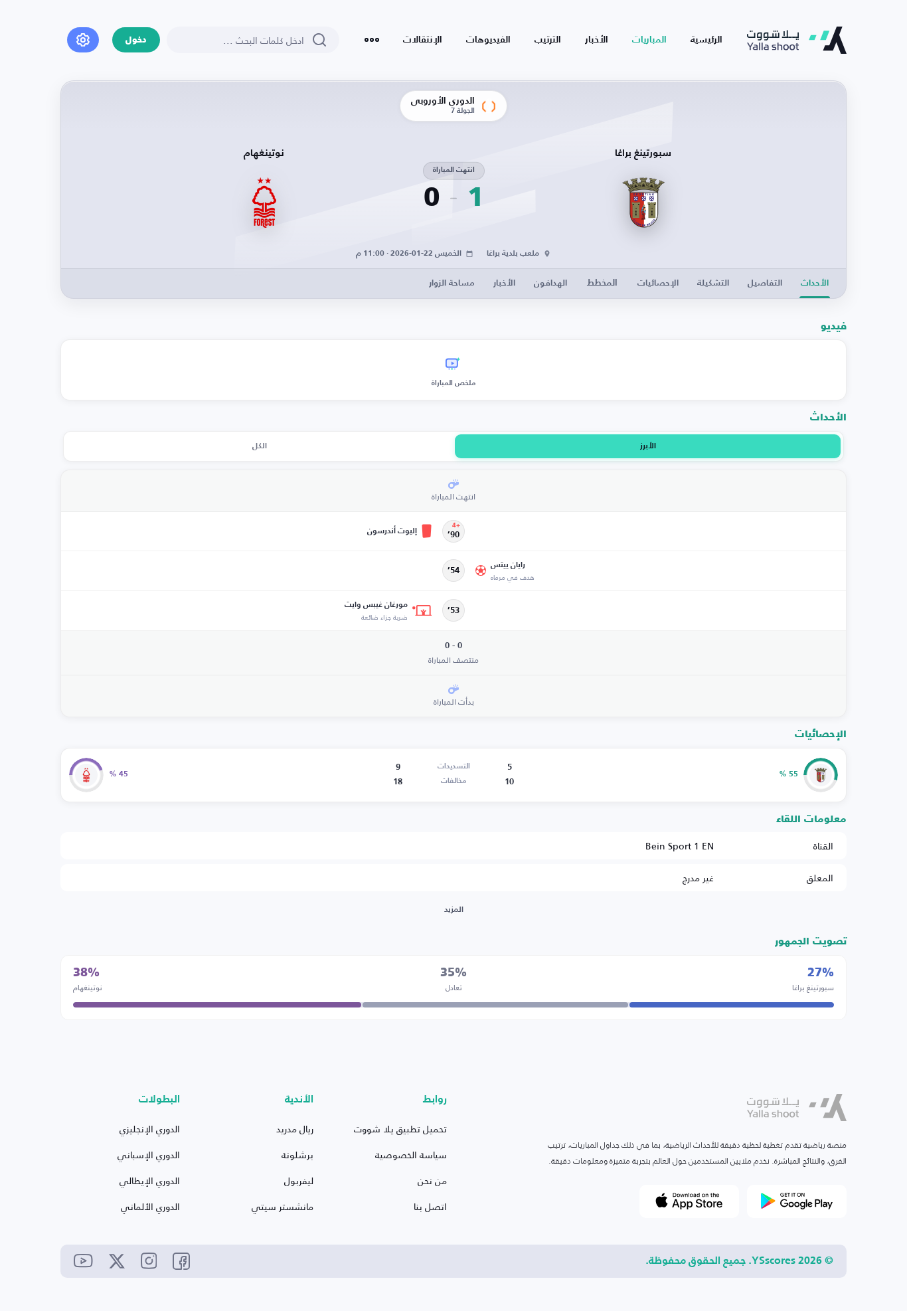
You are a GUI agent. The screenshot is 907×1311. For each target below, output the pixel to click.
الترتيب (548, 39)
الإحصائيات (658, 283)
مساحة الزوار (452, 283)
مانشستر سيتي (282, 1206)
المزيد (453, 910)
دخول (136, 40)
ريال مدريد (294, 1129)
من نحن (432, 1180)
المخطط (602, 283)
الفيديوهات (488, 39)
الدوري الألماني (150, 1206)
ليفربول (298, 1180)
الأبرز (648, 446)
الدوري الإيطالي (150, 1180)
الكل (259, 446)
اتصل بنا (430, 1206)
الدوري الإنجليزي (150, 1129)
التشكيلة (713, 283)
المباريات (649, 39)
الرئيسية (706, 39)
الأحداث (815, 283)
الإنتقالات (422, 39)
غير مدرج (698, 878)
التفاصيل (765, 283)
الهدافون (550, 283)
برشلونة (297, 1155)
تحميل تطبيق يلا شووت (400, 1129)
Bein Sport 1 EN (679, 846)
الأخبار (596, 39)
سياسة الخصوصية (411, 1155)
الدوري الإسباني (149, 1155)
